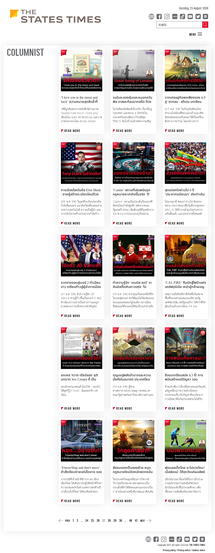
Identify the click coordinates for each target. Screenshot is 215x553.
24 (86, 520)
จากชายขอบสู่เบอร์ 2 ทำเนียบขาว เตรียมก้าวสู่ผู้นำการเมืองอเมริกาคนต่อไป (81, 287)
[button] (195, 34)
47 (136, 520)
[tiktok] (183, 16)
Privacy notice (184, 550)
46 (130, 520)
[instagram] (167, 16)
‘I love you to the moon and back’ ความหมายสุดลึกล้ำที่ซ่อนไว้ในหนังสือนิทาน (79, 102)
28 (109, 520)
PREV (67, 520)
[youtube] (191, 16)
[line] (175, 16)
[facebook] (160, 16)
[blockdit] (204, 16)
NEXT (142, 520)
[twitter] (198, 16)
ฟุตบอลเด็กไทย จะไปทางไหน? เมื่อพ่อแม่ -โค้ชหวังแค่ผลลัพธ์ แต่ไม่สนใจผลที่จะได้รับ (185, 472)
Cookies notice (198, 550)
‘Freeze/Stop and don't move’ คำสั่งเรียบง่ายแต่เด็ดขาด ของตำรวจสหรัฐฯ (81, 472)
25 (92, 520)
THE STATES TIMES (197, 544)
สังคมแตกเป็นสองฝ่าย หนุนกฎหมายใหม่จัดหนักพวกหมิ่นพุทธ (133, 472)
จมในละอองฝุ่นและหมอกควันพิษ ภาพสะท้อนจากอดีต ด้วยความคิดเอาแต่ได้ (132, 102)
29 (114, 520)
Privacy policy (169, 550)
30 (120, 520)
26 (98, 520)
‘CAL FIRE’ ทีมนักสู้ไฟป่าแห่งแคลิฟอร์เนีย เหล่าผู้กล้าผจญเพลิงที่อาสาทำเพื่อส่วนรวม (185, 287)
